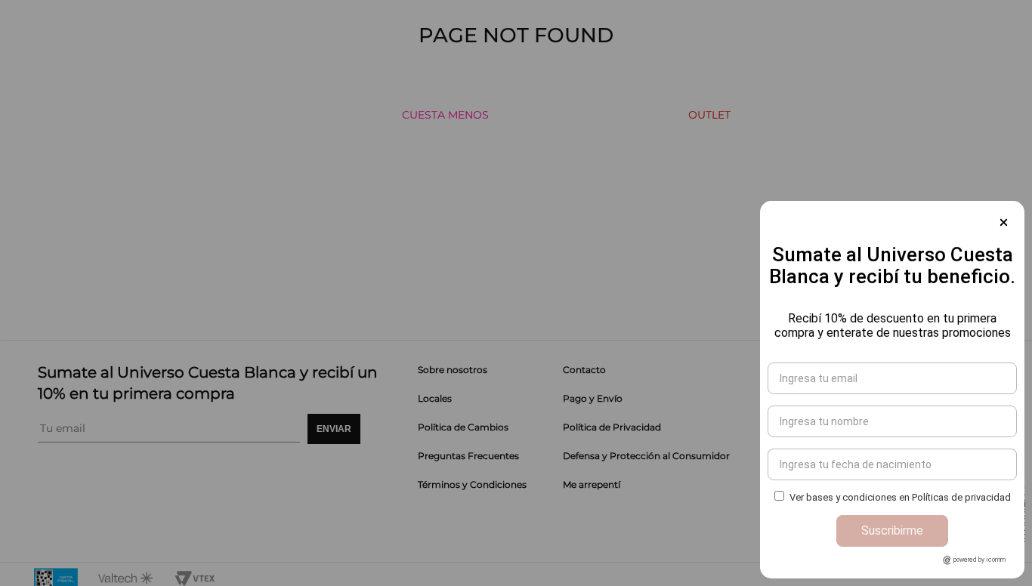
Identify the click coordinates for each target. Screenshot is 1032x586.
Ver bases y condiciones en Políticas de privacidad (900, 497)
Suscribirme (892, 530)
